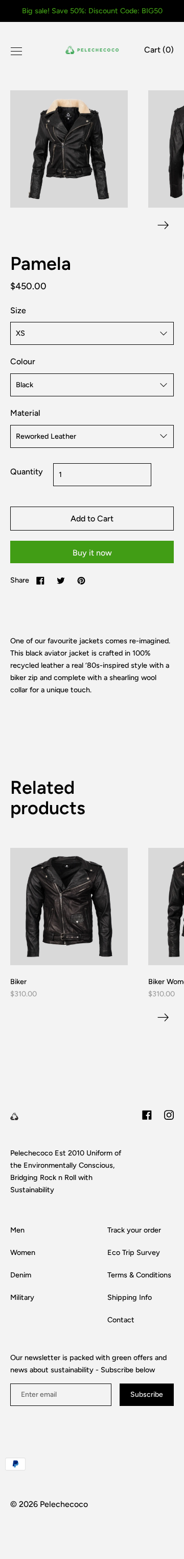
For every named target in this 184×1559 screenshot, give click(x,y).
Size (18, 310)
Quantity (26, 471)
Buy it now (92, 553)
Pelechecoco (64, 1504)
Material (25, 413)
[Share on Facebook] (40, 580)
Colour (22, 361)
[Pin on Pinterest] (81, 580)
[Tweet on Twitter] (61, 580)
